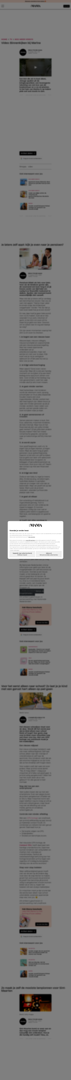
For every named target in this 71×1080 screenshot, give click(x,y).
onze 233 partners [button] (30, 540)
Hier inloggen (31, 537)
